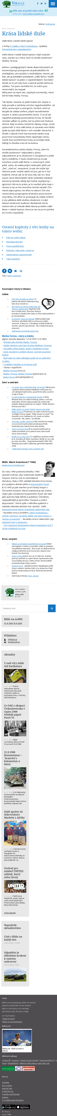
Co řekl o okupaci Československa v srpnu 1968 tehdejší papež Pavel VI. (14, 711)
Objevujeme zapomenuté (19, 254)
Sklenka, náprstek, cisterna (20, 250)
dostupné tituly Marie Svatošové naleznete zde (25, 509)
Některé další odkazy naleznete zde (35, 1063)
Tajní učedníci (13, 258)
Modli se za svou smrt (21, 436)
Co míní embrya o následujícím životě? (27, 397)
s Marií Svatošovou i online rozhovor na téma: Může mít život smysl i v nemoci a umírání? (27, 515)
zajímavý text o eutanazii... (15, 522)
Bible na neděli (13, 619)
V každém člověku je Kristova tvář (20, 364)
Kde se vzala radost (16, 237)
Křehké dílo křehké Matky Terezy (20, 342)
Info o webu (7, 1085)
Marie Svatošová (8, 28)
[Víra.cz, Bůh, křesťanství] (13, 4)
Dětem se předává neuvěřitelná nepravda (29, 544)
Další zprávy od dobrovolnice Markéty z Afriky (14, 814)
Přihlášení (10, 635)
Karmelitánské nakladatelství (16, 49)
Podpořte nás (7, 1091)
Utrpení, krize (17, 566)
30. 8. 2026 (17, 623)
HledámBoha (13, 1063)
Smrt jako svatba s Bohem (22, 421)
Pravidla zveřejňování (11, 1094)
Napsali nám (7, 1088)
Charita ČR (6, 1060)
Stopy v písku (17, 556)
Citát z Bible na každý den (33, 14)
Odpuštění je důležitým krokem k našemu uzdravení (15, 957)
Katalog (5, 1097)
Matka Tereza (10, 370)
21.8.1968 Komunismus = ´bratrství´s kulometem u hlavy (13, 758)
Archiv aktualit (9, 913)
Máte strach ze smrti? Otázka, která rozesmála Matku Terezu (31, 410)
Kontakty (5, 1082)
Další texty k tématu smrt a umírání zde (28, 449)
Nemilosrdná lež (14, 241)
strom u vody (19, 594)
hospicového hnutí (39, 484)
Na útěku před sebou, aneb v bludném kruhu (26, 348)
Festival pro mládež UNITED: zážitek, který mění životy (14, 873)
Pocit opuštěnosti (15, 246)
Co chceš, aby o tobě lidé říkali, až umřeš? (28, 387)
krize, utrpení (33, 576)
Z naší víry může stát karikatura (14, 664)
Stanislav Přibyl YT (47, 1060)
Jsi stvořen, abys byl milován (23, 319)
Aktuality (9, 654)
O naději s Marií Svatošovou (23, 46)
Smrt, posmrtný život (20, 429)
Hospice (15, 1060)
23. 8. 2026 (8, 623)
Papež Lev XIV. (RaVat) (29, 1060)
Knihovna (50, 24)
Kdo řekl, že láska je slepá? (23, 299)
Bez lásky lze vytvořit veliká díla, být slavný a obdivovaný (26, 307)
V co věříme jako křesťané (12, 1100)
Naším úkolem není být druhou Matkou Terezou (27, 345)
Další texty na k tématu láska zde (25, 331)
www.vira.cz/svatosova (13, 465)
